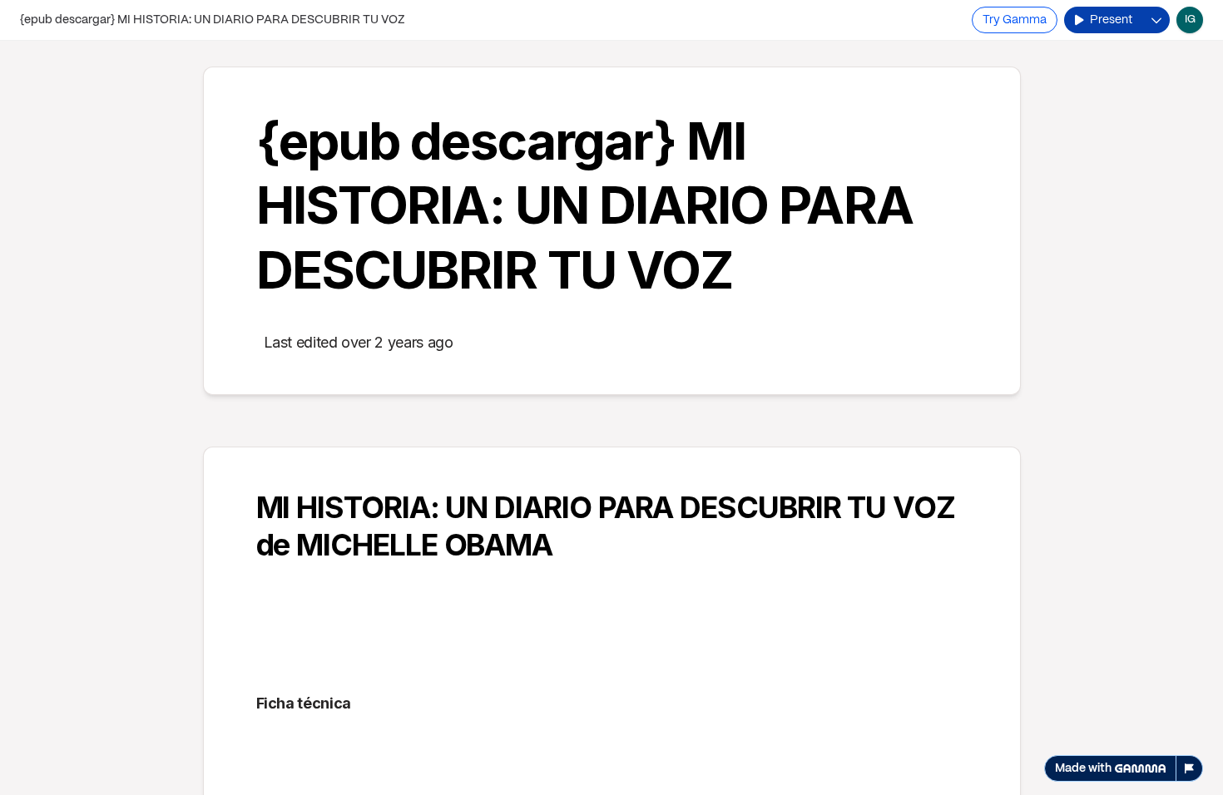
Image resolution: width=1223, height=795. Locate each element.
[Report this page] (1189, 768)
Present (1111, 20)
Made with (1083, 768)
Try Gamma (1015, 20)
